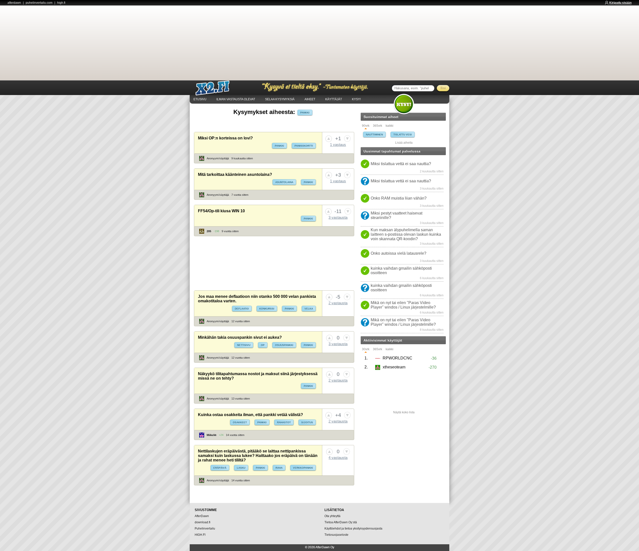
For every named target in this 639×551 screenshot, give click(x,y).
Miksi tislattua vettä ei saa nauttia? (401, 164)
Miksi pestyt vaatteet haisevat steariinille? (396, 215)
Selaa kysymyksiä (280, 99)
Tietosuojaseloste (336, 535)
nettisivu (243, 345)
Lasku (241, 467)
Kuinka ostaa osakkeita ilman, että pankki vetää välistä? (250, 415)
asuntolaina (284, 182)
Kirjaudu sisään (620, 2)
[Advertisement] (319, 43)
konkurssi (266, 308)
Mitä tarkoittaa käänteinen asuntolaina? (235, 174)
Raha (279, 467)
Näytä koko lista (404, 412)
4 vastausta (337, 457)
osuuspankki (284, 345)
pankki (305, 112)
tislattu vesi (402, 134)
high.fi (61, 2)
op (263, 345)
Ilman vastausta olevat (235, 99)
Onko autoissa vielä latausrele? (398, 253)
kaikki (389, 125)
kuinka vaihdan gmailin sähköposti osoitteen (401, 270)
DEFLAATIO (242, 308)
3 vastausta (337, 217)
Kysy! (356, 99)
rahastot (284, 422)
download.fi (202, 522)
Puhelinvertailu (205, 528)
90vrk (365, 125)
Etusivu (199, 99)
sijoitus (307, 422)
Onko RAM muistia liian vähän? (399, 198)
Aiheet (310, 99)
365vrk (377, 125)
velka (309, 308)
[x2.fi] (215, 88)
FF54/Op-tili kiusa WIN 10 (221, 211)
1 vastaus (338, 144)
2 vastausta (337, 303)
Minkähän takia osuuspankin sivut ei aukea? (240, 337)
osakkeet (240, 422)
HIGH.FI (200, 535)
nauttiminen (374, 134)
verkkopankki (303, 467)
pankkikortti (304, 145)
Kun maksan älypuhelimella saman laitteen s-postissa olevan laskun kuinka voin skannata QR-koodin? (406, 234)
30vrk (365, 349)
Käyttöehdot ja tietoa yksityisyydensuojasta (353, 528)
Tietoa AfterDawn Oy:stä (340, 522)
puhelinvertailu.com (39, 2)
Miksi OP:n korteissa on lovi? (225, 138)
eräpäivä (219, 467)
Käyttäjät (333, 99)
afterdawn (14, 2)
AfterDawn (202, 516)
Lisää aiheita (404, 142)
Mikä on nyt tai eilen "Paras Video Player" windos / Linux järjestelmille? (403, 305)
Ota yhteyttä (332, 516)
